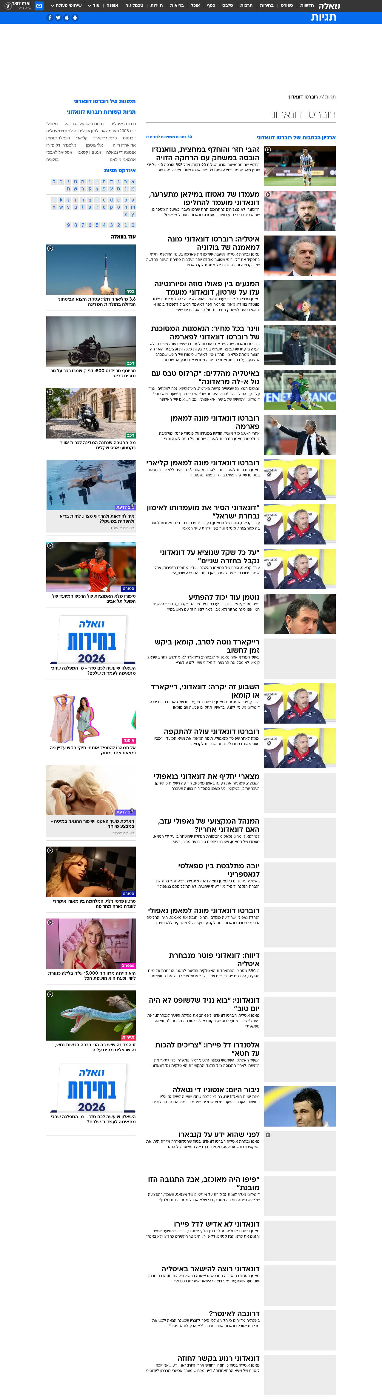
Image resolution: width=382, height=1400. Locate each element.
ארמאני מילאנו (123, 159)
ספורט (287, 6)
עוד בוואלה (123, 237)
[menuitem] (303, 6)
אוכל (195, 6)
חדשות (307, 6)
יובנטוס (129, 138)
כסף (211, 6)
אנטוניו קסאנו (89, 152)
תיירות (156, 6)
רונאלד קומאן (58, 138)
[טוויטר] (58, 17)
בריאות (177, 6)
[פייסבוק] (50, 17)
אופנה (112, 6)
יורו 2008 (127, 130)
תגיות (330, 97)
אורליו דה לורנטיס (74, 130)
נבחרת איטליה (123, 123)
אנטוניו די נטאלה (121, 152)
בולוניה (52, 159)
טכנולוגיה (134, 6)
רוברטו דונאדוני (302, 97)
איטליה (52, 130)
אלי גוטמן (94, 145)
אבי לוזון (98, 130)
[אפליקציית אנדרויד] (75, 17)
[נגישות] (8, 6)
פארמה (112, 130)
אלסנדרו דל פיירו (61, 145)
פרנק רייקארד (105, 138)
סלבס (227, 6)
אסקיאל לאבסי (59, 152)
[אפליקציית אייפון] (66, 17)
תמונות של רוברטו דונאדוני (104, 101)
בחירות (267, 6)
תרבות (246, 6)
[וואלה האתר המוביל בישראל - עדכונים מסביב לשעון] (329, 6)
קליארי (81, 138)
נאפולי (52, 123)
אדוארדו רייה (124, 145)
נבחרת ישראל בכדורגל (84, 123)
